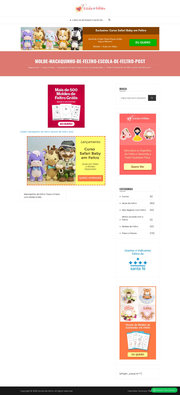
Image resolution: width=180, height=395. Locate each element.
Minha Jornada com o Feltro (132, 218)
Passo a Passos (129, 233)
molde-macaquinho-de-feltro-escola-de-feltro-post (46, 131)
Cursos (125, 196)
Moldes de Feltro (130, 226)
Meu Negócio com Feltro (134, 210)
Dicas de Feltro (129, 203)
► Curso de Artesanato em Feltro (86, 20)
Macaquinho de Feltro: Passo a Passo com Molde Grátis (42, 196)
